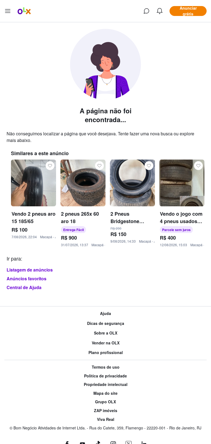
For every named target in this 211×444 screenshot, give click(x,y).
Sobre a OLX (105, 333)
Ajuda (105, 313)
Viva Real (105, 419)
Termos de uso (106, 367)
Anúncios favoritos (26, 278)
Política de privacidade (105, 376)
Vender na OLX (106, 343)
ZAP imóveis (105, 410)
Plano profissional (105, 352)
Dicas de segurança (105, 323)
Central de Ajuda (24, 287)
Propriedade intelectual (105, 384)
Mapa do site (105, 393)
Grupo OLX (105, 401)
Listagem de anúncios (30, 270)
